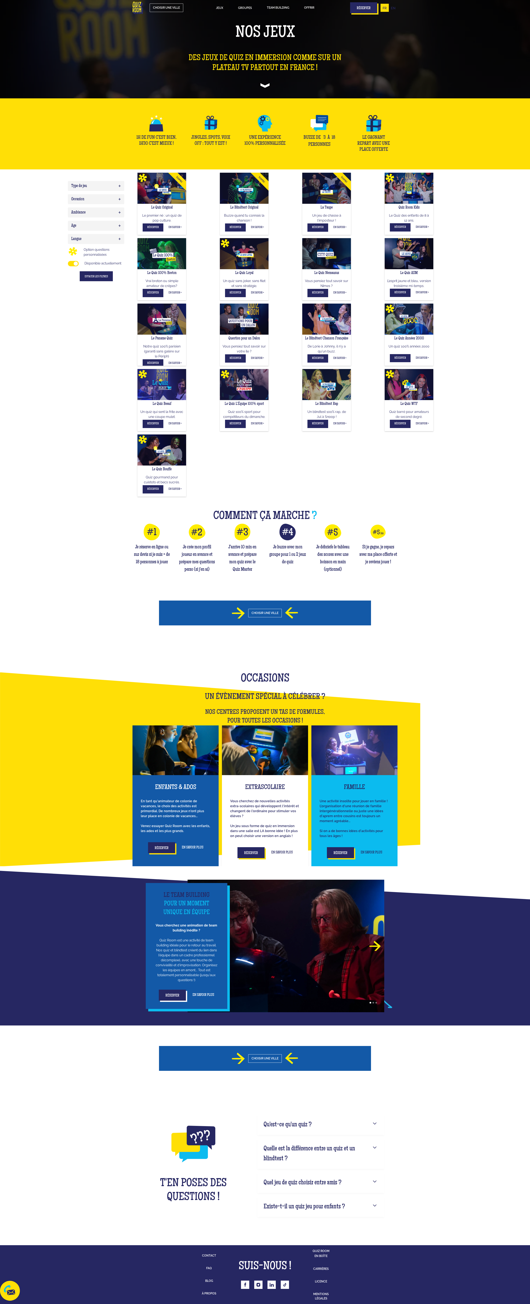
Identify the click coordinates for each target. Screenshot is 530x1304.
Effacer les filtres (96, 276)
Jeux (219, 8)
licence (321, 1281)
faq (209, 1268)
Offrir (309, 7)
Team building (278, 7)
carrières (321, 1268)
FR (385, 8)
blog (209, 1280)
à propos (209, 1293)
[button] (219, 7)
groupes (245, 8)
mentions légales (321, 1296)
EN (393, 8)
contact (209, 1255)
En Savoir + (175, 227)
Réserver (153, 227)
